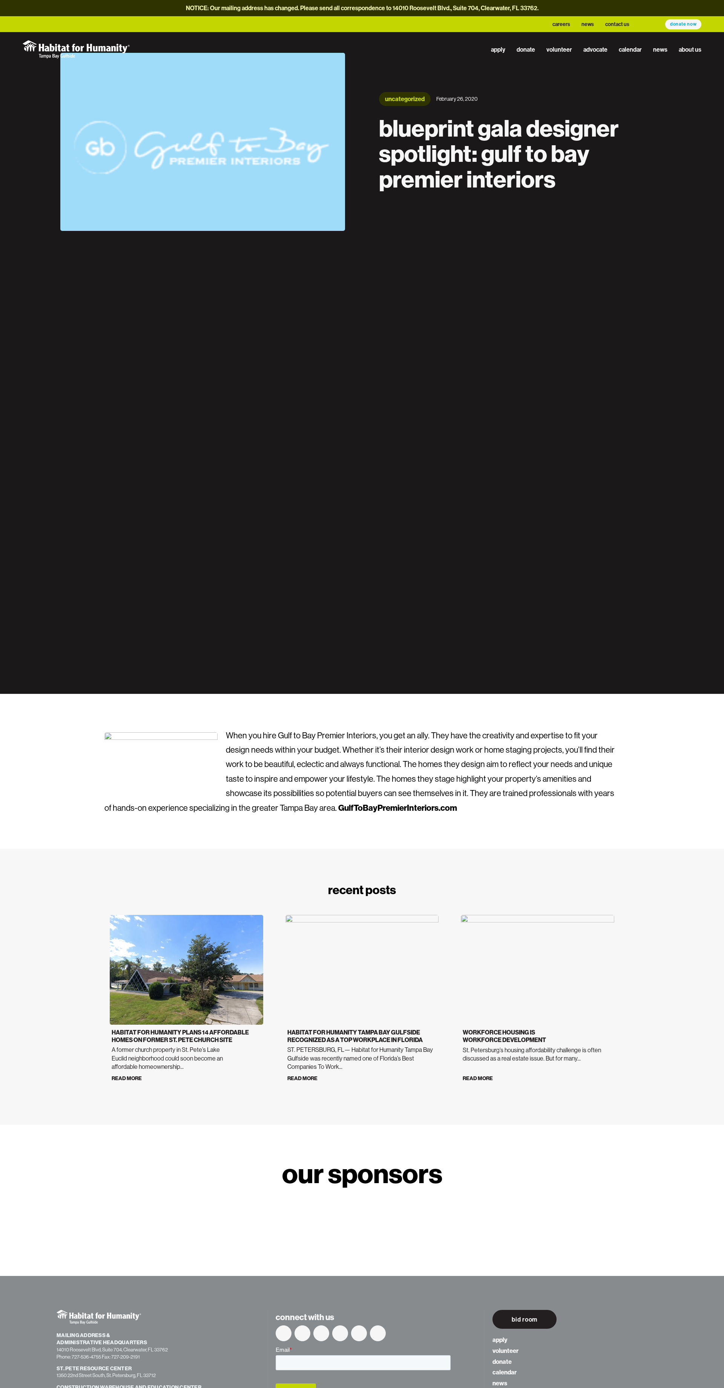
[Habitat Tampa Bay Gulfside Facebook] (283, 1333)
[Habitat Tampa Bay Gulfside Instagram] (359, 1333)
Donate (526, 49)
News (587, 24)
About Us (690, 49)
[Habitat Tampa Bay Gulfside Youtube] (321, 1333)
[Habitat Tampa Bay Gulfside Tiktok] (378, 1333)
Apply (498, 49)
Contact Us (617, 24)
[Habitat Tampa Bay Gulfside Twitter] (302, 1333)
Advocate (595, 49)
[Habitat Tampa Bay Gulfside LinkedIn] (340, 1333)
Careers (561, 24)
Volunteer (559, 49)
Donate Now (683, 24)
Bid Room (524, 1319)
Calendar (630, 49)
